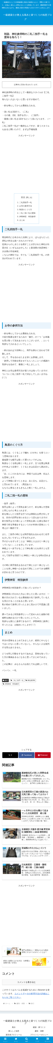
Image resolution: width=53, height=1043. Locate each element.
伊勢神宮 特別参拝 (27, 216)
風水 (14, 1027)
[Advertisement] (26, 164)
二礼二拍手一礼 (18, 680)
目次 (23, 197)
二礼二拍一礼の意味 (27, 213)
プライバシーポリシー (39, 1035)
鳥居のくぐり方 (25, 209)
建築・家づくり (39, 1027)
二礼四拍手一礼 (25, 202)
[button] (47, 596)
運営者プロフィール (14, 1035)
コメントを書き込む (26, 982)
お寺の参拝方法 (25, 206)
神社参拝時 (31, 680)
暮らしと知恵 (13, 1031)
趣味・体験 (39, 1031)
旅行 (6, 680)
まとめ (22, 220)
